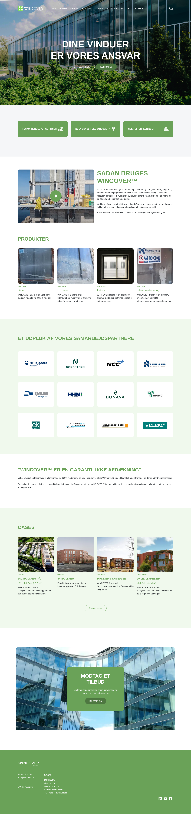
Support (139, 8)
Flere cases (95, 608)
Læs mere (84, 66)
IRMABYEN (49, 780)
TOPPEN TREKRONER (55, 793)
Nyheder (112, 8)
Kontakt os (106, 66)
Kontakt (126, 8)
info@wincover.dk (26, 777)
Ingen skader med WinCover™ (92, 129)
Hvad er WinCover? (63, 8)
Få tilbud (86, 8)
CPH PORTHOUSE (53, 790)
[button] (56, 196)
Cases (99, 8)
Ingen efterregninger (141, 129)
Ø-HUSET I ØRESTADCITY (51, 785)
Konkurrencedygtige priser (39, 129)
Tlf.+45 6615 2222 (26, 774)
